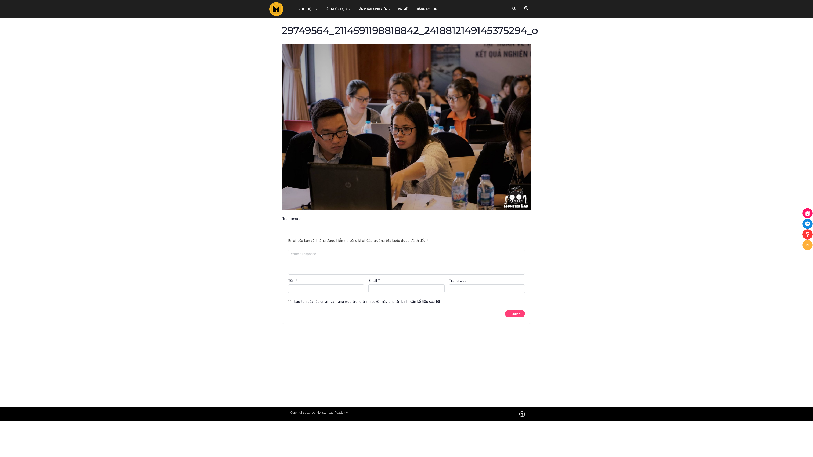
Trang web (458, 280)
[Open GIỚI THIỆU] (316, 9)
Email (374, 280)
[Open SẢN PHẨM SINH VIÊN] (389, 9)
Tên (292, 280)
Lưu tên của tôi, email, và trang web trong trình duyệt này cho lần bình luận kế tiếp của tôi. (367, 302)
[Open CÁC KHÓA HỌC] (349, 9)
